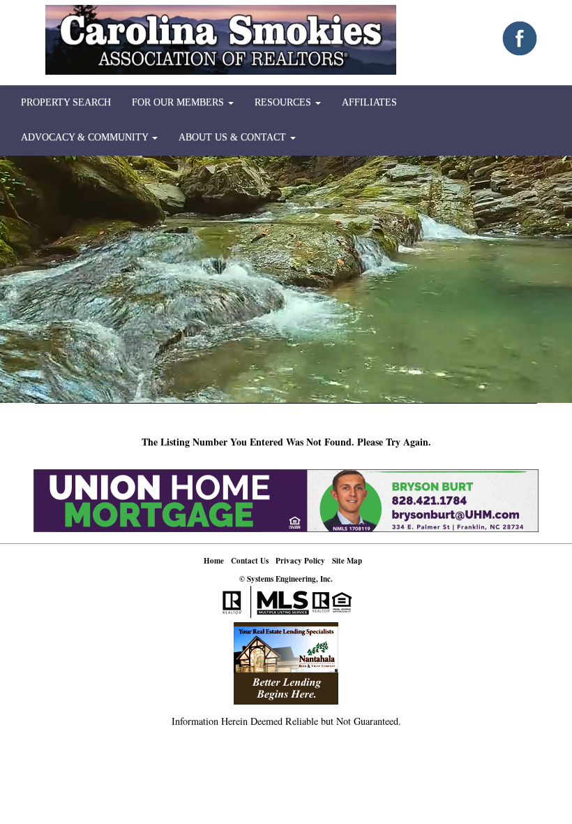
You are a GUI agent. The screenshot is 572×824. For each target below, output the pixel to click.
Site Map (347, 560)
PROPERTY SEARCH (66, 102)
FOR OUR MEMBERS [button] (179, 102)
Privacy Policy (300, 560)
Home (214, 560)
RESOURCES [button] (284, 102)
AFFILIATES (369, 102)
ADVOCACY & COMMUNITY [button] (86, 137)
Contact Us (250, 560)
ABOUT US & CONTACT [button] (234, 137)
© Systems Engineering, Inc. (286, 578)
